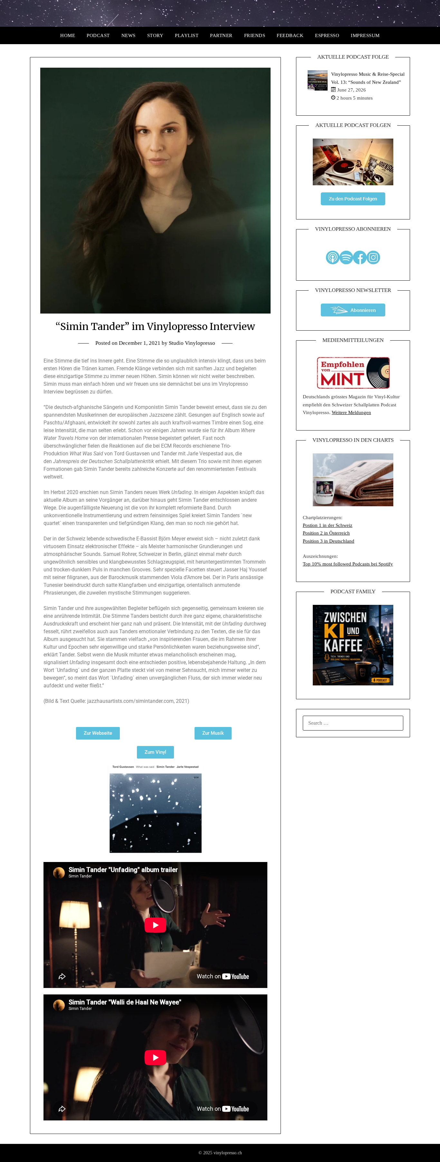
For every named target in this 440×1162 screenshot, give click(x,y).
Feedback (290, 35)
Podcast (98, 35)
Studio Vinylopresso (192, 343)
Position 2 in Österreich (326, 533)
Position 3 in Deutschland (328, 541)
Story (155, 35)
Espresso (327, 35)
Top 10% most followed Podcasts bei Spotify (348, 563)
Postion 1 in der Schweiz (327, 525)
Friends (254, 35)
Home (67, 35)
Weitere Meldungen (351, 412)
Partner (221, 35)
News (128, 35)
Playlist (186, 35)
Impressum (365, 35)
